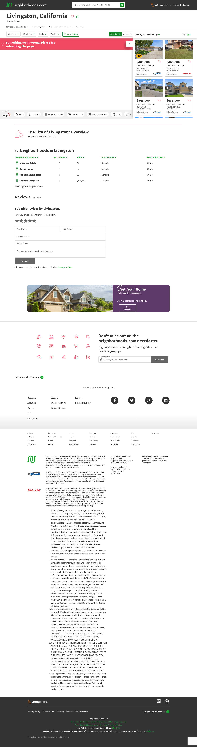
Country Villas (26, 169)
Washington (135, 441)
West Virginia (135, 444)
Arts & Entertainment (99, 114)
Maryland (72, 441)
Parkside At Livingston (30, 174)
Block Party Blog (83, 402)
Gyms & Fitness (77, 114)
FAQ (29, 413)
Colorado (30, 441)
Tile (183, 35)
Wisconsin (155, 433)
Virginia (133, 437)
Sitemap (60, 711)
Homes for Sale (115, 34)
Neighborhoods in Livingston (60, 27)
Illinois (71, 433)
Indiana (72, 437)
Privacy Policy (33, 711)
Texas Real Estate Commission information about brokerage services (98, 722)
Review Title (22, 243)
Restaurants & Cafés (55, 114)
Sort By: (138, 35)
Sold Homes (127, 34)
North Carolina (115, 433)
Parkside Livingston (29, 180)
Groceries (35, 114)
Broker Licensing (59, 408)
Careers (30, 408)
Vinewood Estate (28, 163)
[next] (160, 49)
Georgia (51, 444)
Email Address (22, 236)
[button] (129, 44)
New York (93, 444)
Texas (133, 433)
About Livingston (38, 27)
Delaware (51, 433)
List (189, 35)
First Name (21, 229)
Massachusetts (74, 444)
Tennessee (114, 444)
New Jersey (94, 441)
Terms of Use (48, 711)
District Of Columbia (55, 437)
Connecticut (31, 444)
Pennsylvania (115, 437)
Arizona (30, 433)
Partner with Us (58, 402)
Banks (118, 114)
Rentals (70, 711)
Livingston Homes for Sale (16, 27)
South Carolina (115, 441)
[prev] (137, 49)
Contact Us (32, 418)
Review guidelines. (65, 267)
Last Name (68, 229)
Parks (21, 114)
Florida (50, 441)
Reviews (79, 27)
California (96, 387)
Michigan (93, 433)
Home (86, 387)
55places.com (82, 711)
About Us (31, 402)
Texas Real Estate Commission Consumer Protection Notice (98, 725)
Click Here (116, 728)
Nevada (92, 437)
